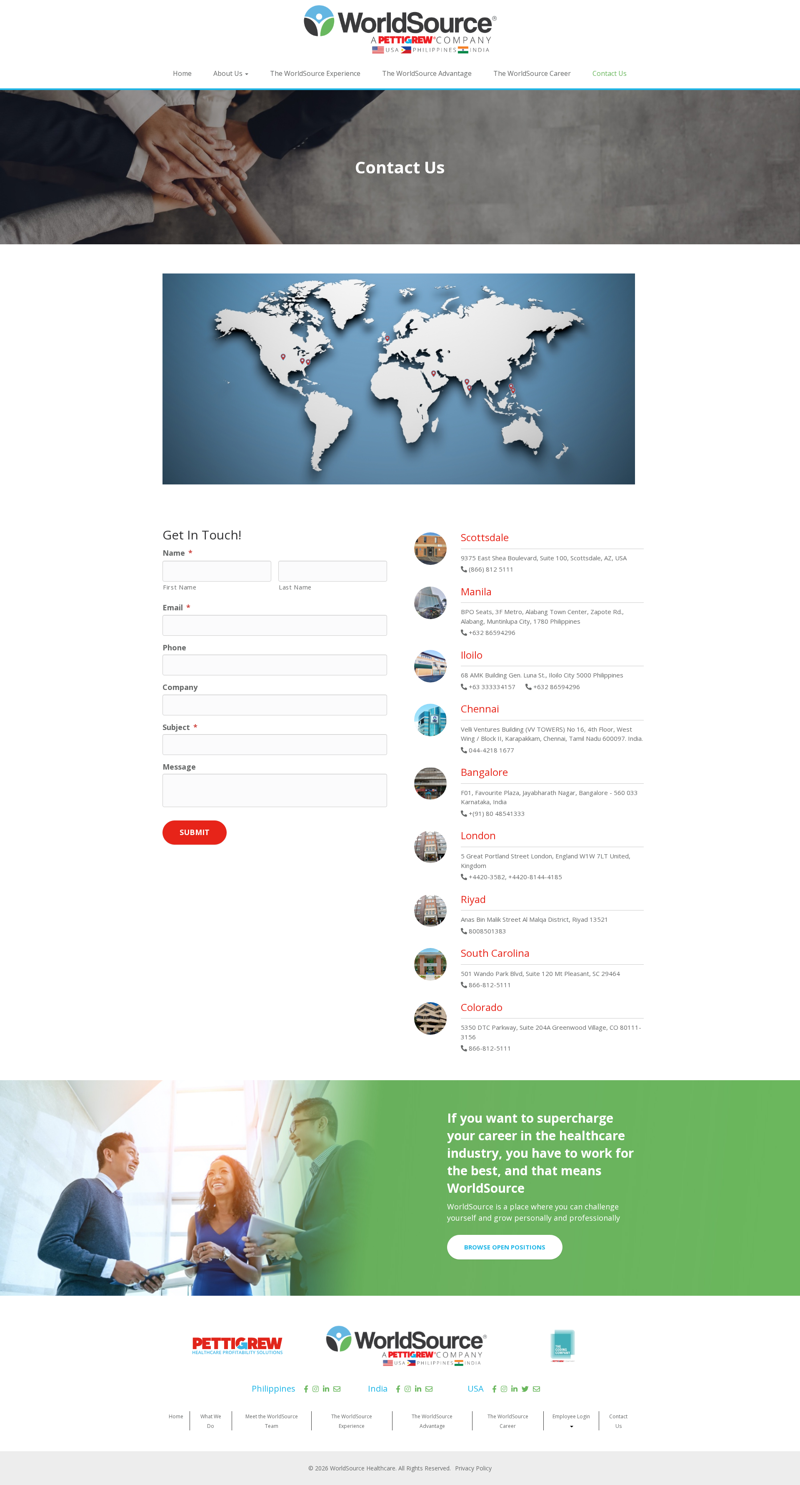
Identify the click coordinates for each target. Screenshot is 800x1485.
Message (179, 767)
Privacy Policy (473, 1468)
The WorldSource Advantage (427, 73)
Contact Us (609, 73)
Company (180, 687)
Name (177, 553)
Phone (174, 647)
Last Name (295, 587)
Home (182, 73)
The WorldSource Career (532, 73)
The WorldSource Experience (315, 73)
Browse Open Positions (504, 1247)
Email (176, 607)
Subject (180, 727)
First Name (180, 587)
